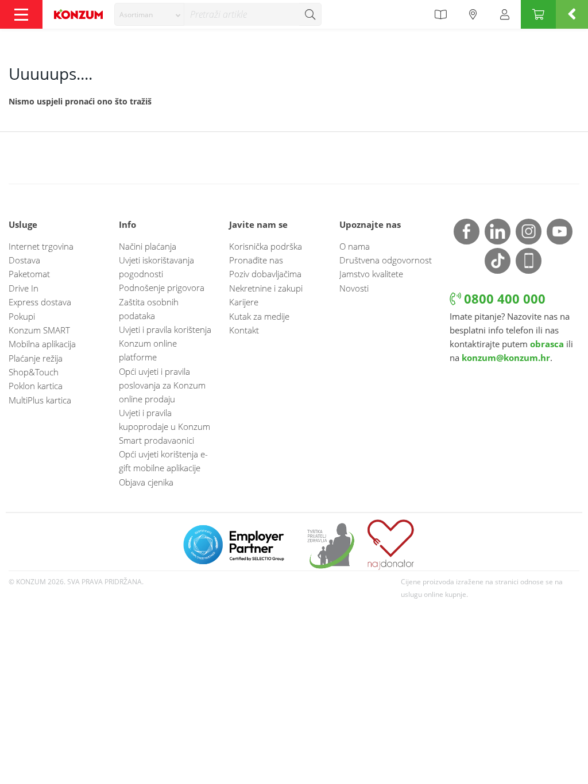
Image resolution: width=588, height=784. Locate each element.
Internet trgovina (41, 246)
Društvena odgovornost (385, 260)
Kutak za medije (259, 316)
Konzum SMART (39, 330)
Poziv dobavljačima (265, 274)
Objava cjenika (146, 482)
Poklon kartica (36, 385)
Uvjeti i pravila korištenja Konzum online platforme (165, 343)
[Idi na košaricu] (538, 14)
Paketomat (29, 274)
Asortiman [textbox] (136, 15)
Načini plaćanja (147, 246)
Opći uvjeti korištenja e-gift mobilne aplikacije (163, 460)
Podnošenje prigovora (161, 287)
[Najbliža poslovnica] (473, 14)
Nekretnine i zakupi (266, 288)
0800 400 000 (503, 299)
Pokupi (22, 316)
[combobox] (149, 14)
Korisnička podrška (265, 246)
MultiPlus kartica (40, 400)
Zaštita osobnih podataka (149, 308)
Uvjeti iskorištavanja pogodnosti (156, 267)
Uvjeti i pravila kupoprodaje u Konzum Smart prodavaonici (164, 426)
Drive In (23, 288)
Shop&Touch (34, 372)
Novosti (354, 288)
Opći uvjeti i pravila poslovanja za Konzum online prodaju (162, 385)
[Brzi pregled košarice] (572, 14)
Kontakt (244, 330)
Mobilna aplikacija (42, 344)
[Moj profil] (505, 14)
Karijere (243, 302)
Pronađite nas (256, 260)
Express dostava (40, 302)
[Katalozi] (440, 14)
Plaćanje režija (36, 358)
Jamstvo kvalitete (371, 274)
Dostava (24, 260)
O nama (354, 246)
